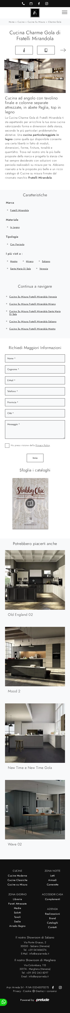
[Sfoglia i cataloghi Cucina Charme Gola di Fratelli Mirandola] (46, 50)
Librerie (17, 899)
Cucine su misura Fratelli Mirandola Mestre (32, 328)
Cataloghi (52, 922)
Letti (52, 875)
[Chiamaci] (23, 3)
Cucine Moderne (17, 875)
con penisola (17, 244)
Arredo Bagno (17, 926)
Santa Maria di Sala (20, 268)
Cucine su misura (36, 22)
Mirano (29, 261)
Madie (17, 908)
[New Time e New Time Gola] (62, 50)
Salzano (46, 261)
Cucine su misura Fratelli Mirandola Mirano (32, 304)
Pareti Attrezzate (17, 903)
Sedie (17, 921)
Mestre (13, 261)
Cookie (27, 991)
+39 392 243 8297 (37, 972)
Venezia (43, 268)
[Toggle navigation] (64, 12)
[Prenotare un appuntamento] (31, 3)
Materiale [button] (12, 220)
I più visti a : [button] (14, 254)
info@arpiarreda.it (39, 953)
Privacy (17, 991)
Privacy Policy (43, 445)
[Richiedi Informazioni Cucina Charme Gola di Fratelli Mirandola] (24, 50)
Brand (52, 918)
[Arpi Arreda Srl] (35, 12)
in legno (15, 227)
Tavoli (17, 917)
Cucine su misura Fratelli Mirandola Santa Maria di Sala (35, 313)
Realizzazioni (52, 914)
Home (12, 22)
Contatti (52, 927)
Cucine (21, 22)
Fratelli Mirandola (19, 210)
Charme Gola (54, 22)
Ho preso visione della (30, 445)
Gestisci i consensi (46, 991)
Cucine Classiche (17, 880)
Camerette (53, 884)
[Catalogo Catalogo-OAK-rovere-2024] (39, 503)
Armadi (52, 880)
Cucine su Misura (17, 884)
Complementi (52, 899)
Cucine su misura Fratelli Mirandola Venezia (33, 296)
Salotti (17, 912)
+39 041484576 (37, 950)
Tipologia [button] (12, 237)
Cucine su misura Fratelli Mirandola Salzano (33, 321)
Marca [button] (10, 203)
